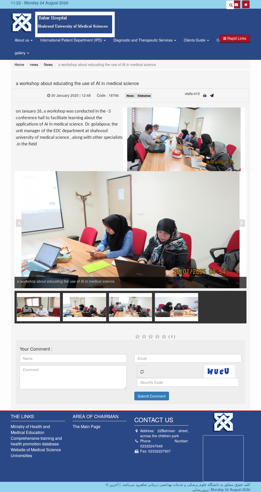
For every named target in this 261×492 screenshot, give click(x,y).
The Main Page (86, 426)
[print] (205, 95)
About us (22, 40)
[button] (235, 38)
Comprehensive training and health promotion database (36, 441)
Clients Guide (195, 40)
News (48, 64)
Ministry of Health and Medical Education (30, 429)
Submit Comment (152, 396)
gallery (21, 52)
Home (19, 64)
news (34, 64)
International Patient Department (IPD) (71, 40)
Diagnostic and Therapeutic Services (143, 40)
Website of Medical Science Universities (36, 452)
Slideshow (144, 96)
